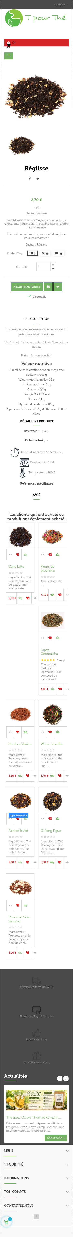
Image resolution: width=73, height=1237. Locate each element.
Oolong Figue (51, 831)
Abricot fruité (18, 831)
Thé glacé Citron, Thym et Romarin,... (33, 1117)
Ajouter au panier (27, 286)
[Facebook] (36, 1216)
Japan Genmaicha (49, 652)
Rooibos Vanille (20, 744)
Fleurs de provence (48, 569)
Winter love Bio (52, 744)
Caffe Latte (16, 566)
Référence (30, 431)
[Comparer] (57, 286)
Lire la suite (54, 1138)
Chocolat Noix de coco (19, 919)
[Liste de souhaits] (48, 286)
